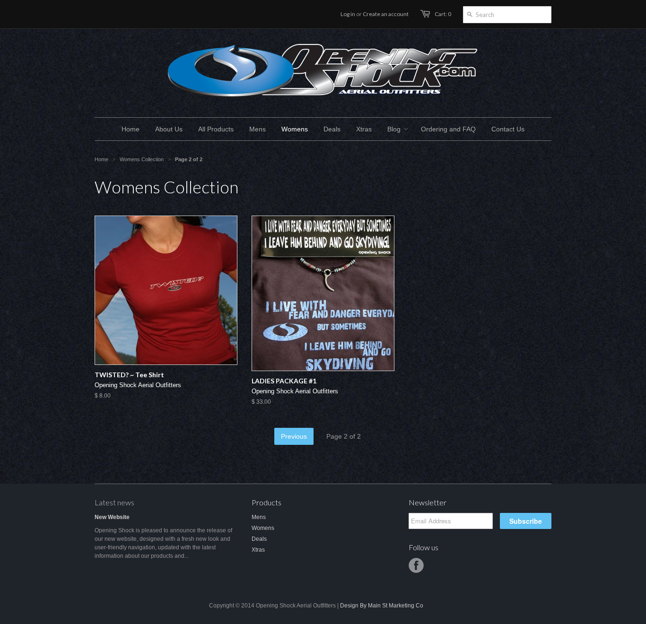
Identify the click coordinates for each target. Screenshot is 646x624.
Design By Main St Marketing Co (381, 605)
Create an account (386, 13)
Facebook (416, 565)
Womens (263, 528)
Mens (259, 517)
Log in (347, 13)
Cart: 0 (443, 13)
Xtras (258, 549)
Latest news (114, 502)
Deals (259, 539)
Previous (294, 436)
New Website (112, 517)
